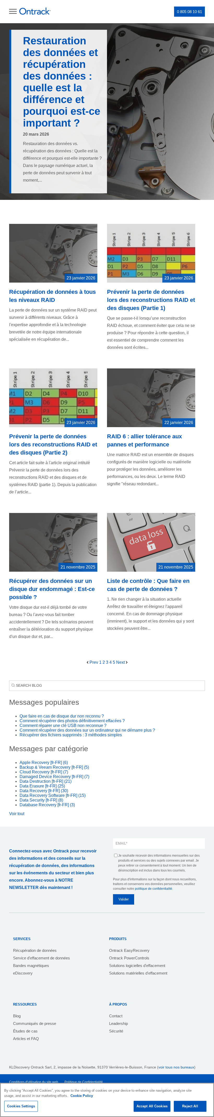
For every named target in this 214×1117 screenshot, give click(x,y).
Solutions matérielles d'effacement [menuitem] (138, 973)
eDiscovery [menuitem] (23, 973)
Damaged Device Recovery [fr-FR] (54, 776)
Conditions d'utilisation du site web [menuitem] (33, 1082)
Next (121, 662)
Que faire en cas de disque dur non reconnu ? (62, 716)
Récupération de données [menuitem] (35, 950)
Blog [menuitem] (17, 1016)
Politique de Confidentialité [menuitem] (83, 1082)
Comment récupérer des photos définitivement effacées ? (72, 721)
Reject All (190, 1106)
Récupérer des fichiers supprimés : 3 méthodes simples (71, 735)
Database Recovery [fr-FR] (47, 805)
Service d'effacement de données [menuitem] (41, 958)
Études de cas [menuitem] (25, 1031)
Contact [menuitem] (115, 1016)
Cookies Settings (21, 1106)
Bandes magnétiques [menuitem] (31, 965)
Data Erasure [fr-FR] (42, 786)
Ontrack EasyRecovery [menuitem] (129, 950)
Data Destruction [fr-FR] (46, 781)
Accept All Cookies (152, 1106)
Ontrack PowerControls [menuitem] (129, 958)
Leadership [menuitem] (118, 1023)
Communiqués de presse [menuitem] (34, 1023)
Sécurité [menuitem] (116, 1031)
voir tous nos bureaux (176, 1067)
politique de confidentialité (153, 889)
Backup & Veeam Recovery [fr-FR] (54, 767)
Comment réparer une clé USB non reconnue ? (63, 725)
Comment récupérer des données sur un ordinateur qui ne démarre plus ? (87, 730)
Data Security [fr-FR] (41, 800)
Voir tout (16, 813)
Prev (93, 662)
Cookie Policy (81, 1096)
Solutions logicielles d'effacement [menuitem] (137, 965)
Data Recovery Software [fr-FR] (53, 795)
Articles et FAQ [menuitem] (26, 1038)
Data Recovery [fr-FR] (44, 791)
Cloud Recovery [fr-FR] (44, 772)
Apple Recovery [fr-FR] (44, 762)
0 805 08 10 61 (189, 11)
